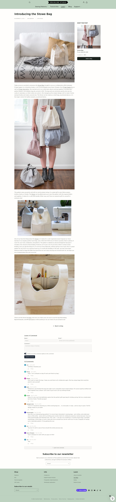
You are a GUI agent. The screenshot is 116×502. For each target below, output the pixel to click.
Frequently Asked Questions (51, 480)
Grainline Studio (38, 498)
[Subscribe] (68, 463)
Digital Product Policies (50, 477)
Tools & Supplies (18, 480)
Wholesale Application (49, 482)
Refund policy (47, 498)
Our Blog (76, 477)
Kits (15, 477)
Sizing (75, 480)
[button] (29, 2)
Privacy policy (54, 498)
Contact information (80, 498)
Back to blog (59, 326)
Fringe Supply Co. (68, 87)
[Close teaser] (110, 496)
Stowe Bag (80, 50)
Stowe (33, 194)
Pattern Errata (77, 482)
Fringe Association (24, 89)
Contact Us (46, 475)
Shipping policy (70, 498)
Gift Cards (16, 482)
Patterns (16, 475)
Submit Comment (30, 356)
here (30, 317)
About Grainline (77, 475)
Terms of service (62, 498)
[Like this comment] (28, 368)
